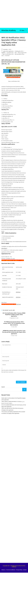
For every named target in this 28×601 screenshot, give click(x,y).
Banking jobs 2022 (19, 51)
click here (18, 292)
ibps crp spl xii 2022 (22, 52)
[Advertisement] (14, 14)
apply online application (8, 51)
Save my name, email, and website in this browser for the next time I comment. (13, 371)
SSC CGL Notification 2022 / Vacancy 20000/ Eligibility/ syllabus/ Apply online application (14, 314)
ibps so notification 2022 (8, 54)
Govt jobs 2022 (10, 52)
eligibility (3, 52)
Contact (25, 569)
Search (3, 386)
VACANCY (7, 55)
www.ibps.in (4, 248)
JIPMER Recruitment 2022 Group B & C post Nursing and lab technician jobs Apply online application (14, 332)
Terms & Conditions (10, 569)
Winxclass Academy (8, 30)
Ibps (16, 52)
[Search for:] (25, 30)
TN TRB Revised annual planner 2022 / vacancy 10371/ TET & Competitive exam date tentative (14, 323)
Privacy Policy (19, 569)
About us (3, 569)
